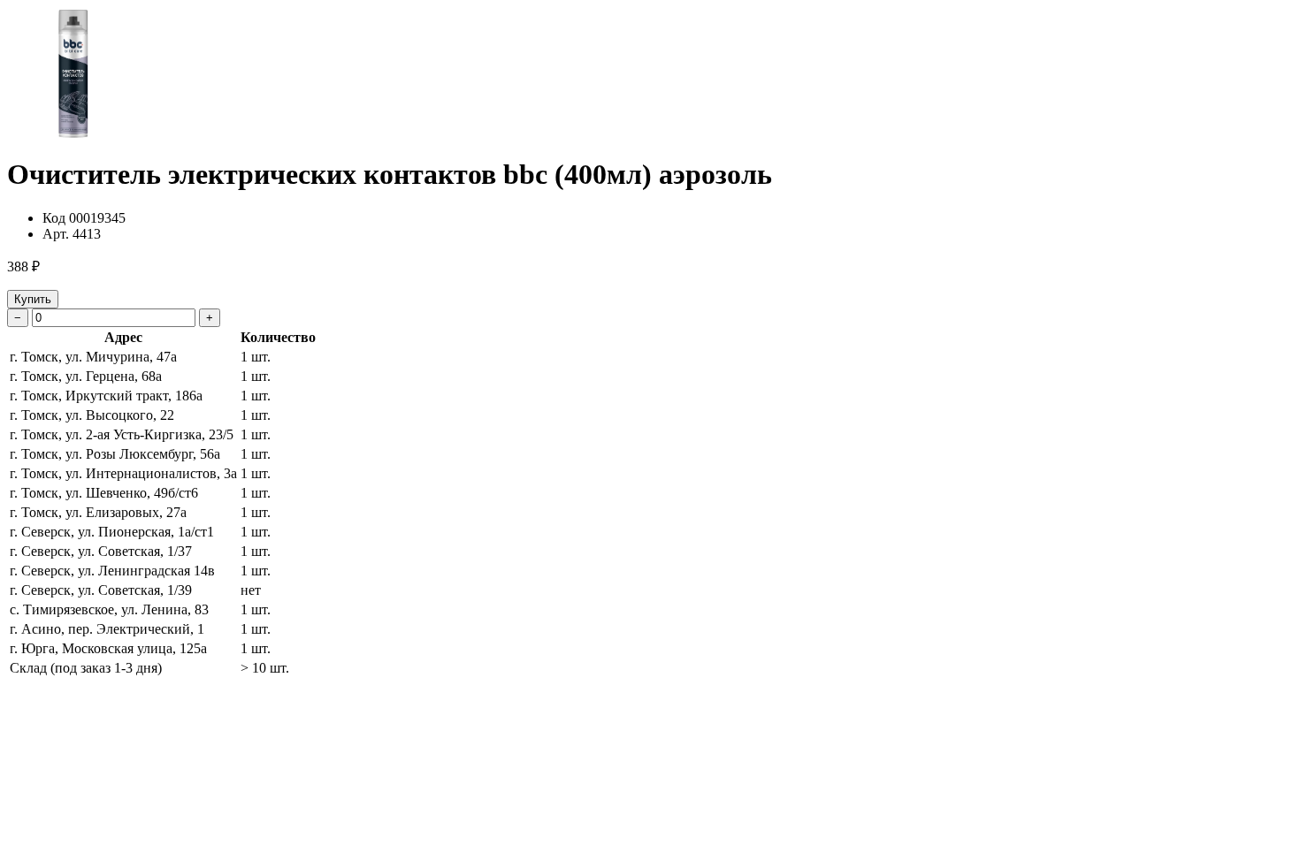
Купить (32, 299)
